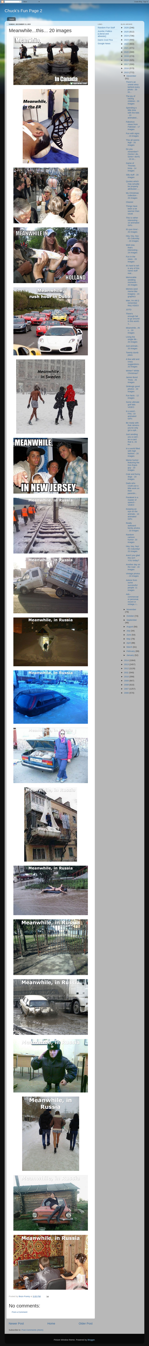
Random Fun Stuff (106, 27)
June (129, 635)
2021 (126, 48)
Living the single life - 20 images (132, 339)
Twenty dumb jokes (132, 353)
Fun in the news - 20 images (131, 259)
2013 (126, 664)
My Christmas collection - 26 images (132, 195)
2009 (126, 681)
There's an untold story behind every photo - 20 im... (133, 87)
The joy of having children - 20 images (132, 100)
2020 (126, 52)
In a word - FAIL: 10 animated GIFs (131, 415)
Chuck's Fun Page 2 (23, 10)
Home (11, 19)
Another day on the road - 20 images (133, 567)
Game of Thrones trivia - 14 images (131, 167)
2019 (126, 56)
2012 (126, 668)
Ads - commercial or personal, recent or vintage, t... (132, 599)
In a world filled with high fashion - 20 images (133, 452)
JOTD (128, 309)
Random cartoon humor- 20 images (131, 538)
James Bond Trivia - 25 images (132, 379)
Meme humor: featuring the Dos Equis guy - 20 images (132, 465)
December (131, 76)
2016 (126, 68)
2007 (126, 689)
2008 (126, 685)
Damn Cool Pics (105, 40)
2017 (126, 64)
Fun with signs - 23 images (132, 134)
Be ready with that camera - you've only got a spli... (133, 427)
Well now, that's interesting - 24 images (132, 249)
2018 (126, 60)
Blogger (91, 1340)
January (131, 655)
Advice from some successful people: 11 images (131, 585)
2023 (126, 40)
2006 (126, 693)
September (132, 620)
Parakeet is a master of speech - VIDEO (132, 501)
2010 (126, 676)
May (129, 639)
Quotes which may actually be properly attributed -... (132, 185)
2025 (126, 32)
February (131, 651)
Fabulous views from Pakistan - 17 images (133, 126)
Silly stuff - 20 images (132, 176)
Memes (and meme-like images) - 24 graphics (132, 293)
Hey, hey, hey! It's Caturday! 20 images (133, 548)
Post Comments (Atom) (32, 1330)
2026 (126, 27)
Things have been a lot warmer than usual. (132, 210)
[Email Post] (47, 1296)
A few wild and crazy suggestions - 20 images (133, 363)
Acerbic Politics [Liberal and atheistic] (105, 33)
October (131, 616)
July (129, 631)
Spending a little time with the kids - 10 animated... (132, 113)
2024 (126, 36)
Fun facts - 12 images (132, 396)
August (130, 627)
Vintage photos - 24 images (133, 574)
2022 (126, 44)
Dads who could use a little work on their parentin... (132, 488)
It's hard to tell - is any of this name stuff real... (133, 269)
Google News (104, 43)
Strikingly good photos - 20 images (133, 389)
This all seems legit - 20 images (132, 142)
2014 (126, 660)
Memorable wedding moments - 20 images (132, 281)
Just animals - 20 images (132, 347)
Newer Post (16, 1323)
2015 (126, 72)
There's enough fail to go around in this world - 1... (133, 319)
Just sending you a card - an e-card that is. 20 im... (132, 439)
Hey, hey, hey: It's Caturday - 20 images (132, 238)
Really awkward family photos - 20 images (133, 527)
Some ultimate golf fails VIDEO (132, 404)
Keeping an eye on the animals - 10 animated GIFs (132, 514)
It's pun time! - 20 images (132, 230)
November (131, 609)
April (129, 643)
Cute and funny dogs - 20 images (133, 476)
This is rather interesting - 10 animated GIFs (132, 221)
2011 (126, 672)
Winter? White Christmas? (132, 372)
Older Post (86, 1323)
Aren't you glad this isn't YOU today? (133, 558)
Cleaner (129, 202)
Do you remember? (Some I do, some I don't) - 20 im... (133, 154)
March (130, 647)
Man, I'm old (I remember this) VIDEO (132, 303)
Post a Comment (19, 1312)
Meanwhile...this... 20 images (133, 330)
